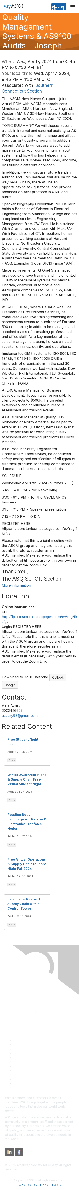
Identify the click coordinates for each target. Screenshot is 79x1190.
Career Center (24, 1049)
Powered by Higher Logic (39, 1184)
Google (10, 685)
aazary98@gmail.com (20, 715)
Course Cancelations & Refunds (37, 1070)
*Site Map (21, 1079)
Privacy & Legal (25, 1044)
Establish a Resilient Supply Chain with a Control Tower (23, 904)
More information (16, 585)
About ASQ (22, 1040)
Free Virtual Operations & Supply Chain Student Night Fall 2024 (26, 864)
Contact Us (22, 1066)
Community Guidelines (30, 1057)
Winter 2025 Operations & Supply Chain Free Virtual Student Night (27, 779)
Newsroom (21, 1083)
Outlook (58, 677)
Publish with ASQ (26, 1053)
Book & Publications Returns (34, 1062)
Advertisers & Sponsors (31, 1075)
